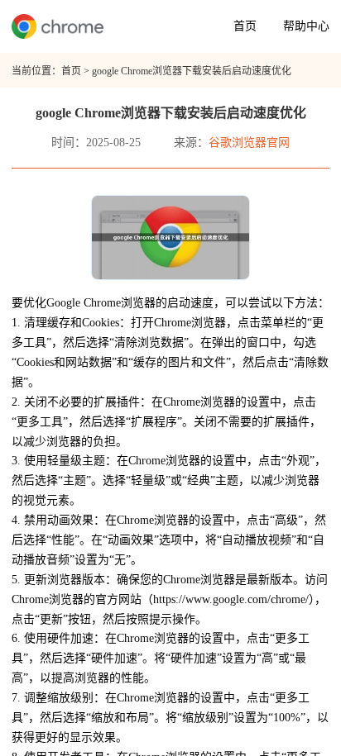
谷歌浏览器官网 (249, 142)
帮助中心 (306, 26)
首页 (245, 26)
